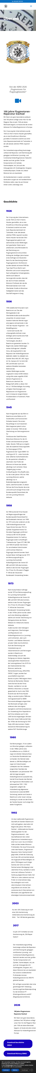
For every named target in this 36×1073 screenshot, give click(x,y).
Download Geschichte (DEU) (15, 1043)
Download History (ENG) (17, 1053)
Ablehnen (15, 1070)
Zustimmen (6, 1070)
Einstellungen (9, 1065)
